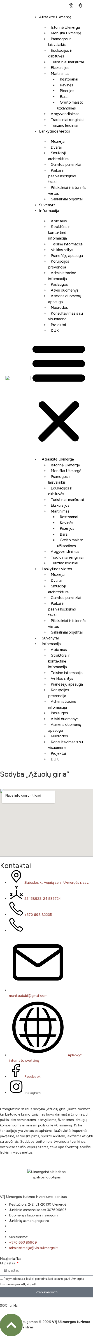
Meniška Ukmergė (66, 33)
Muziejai (58, 141)
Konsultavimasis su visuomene (65, 316)
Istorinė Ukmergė (65, 27)
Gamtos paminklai (66, 164)
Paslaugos (59, 284)
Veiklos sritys (62, 249)
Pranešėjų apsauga (67, 255)
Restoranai (69, 79)
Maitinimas (60, 73)
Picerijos (67, 90)
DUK (55, 330)
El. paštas (8, 1263)
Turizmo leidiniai (64, 125)
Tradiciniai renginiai (67, 119)
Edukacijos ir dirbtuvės (60, 53)
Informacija (49, 210)
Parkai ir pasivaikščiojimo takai (62, 176)
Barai (64, 96)
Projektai (58, 325)
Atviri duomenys (65, 290)
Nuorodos (59, 307)
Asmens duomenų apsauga (64, 299)
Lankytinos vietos (54, 131)
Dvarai (56, 147)
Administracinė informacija (62, 276)
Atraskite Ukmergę (55, 17)
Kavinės (66, 85)
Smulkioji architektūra (58, 156)
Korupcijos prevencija (58, 264)
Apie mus (59, 221)
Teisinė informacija (67, 244)
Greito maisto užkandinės (70, 105)
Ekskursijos (60, 67)
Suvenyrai (47, 205)
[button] (59, 393)
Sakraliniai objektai (67, 199)
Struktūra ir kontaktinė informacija (59, 232)
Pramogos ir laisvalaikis (59, 42)
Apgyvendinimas (65, 114)
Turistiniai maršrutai (67, 62)
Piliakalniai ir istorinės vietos (67, 190)
